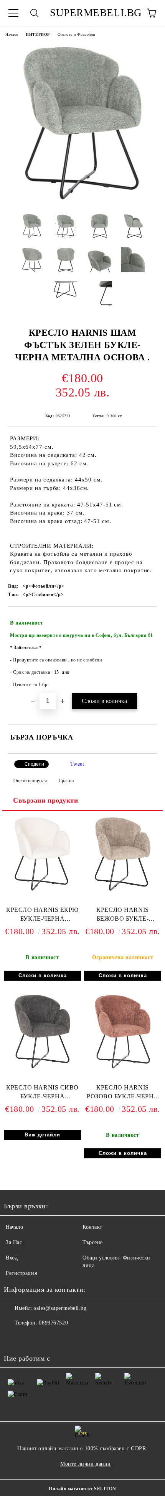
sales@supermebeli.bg (60, 1308)
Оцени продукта (30, 780)
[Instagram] (14, 1338)
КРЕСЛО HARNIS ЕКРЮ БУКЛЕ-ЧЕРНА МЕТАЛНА (42, 915)
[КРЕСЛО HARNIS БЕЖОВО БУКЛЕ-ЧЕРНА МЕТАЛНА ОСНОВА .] (122, 891)
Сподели (34, 764)
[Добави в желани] (146, 619)
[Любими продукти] (130, 13)
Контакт (92, 1227)
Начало (11, 34)
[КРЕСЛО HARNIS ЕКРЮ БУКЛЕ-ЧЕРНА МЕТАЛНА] (42, 891)
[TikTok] (31, 1338)
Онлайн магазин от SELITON (82, 1488)
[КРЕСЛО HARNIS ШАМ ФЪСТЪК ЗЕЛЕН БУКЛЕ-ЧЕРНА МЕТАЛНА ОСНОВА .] (82, 202)
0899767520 (53, 1323)
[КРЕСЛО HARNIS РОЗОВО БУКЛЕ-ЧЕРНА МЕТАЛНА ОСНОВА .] (122, 1068)
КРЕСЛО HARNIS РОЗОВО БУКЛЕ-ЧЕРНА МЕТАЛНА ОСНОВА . (122, 1093)
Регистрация (21, 1273)
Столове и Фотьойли (76, 34)
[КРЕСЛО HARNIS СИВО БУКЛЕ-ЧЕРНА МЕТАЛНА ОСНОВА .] (42, 1068)
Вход (12, 1258)
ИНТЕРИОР (38, 34)
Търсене (92, 1242)
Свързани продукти (45, 800)
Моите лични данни (85, 1464)
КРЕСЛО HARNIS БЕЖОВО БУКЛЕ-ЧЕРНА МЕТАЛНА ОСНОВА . (122, 915)
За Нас (14, 1242)
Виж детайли (42, 1135)
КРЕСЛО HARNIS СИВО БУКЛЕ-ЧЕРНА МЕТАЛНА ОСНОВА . (42, 1093)
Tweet (77, 764)
